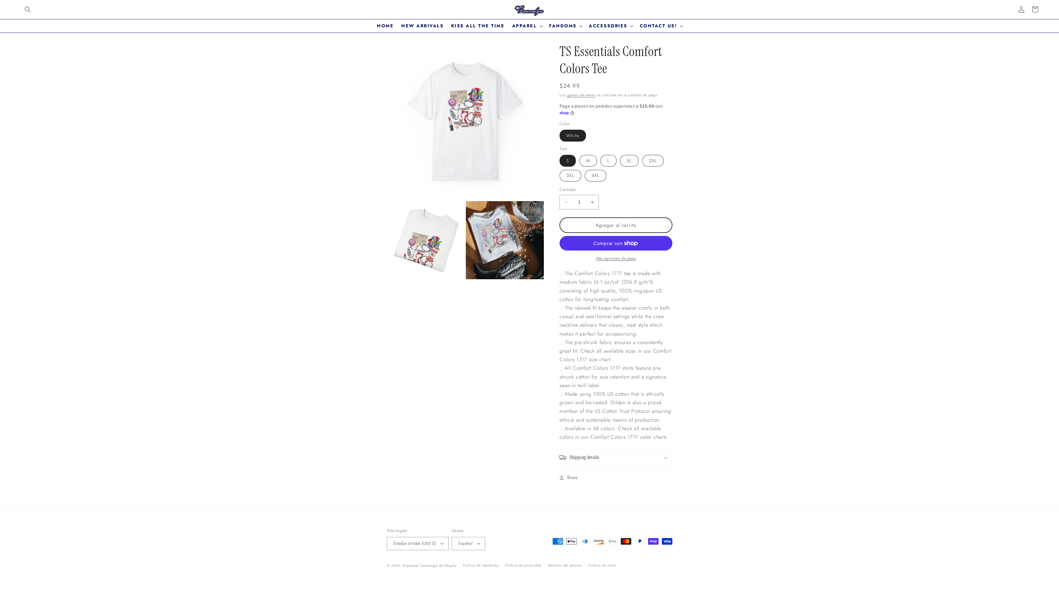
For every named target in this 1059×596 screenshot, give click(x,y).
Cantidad (568, 190)
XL (629, 161)
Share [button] (572, 477)
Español (465, 543)
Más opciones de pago (616, 258)
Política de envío (602, 565)
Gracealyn (410, 565)
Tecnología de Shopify (438, 565)
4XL (595, 175)
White (572, 135)
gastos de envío (581, 95)
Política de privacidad (523, 565)
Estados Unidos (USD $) (415, 543)
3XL (570, 175)
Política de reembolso (481, 565)
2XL (653, 161)
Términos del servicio (565, 565)
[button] (28, 9)
